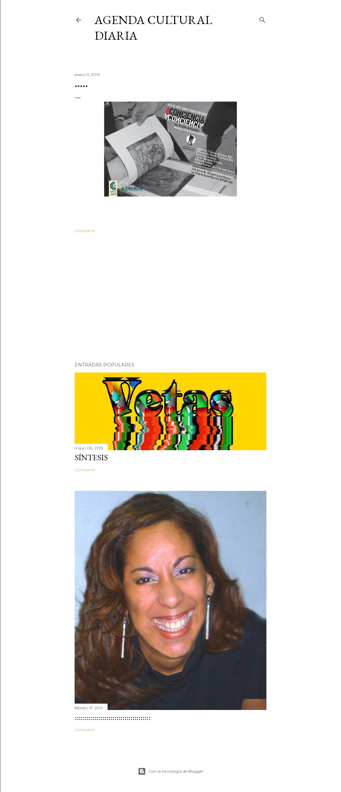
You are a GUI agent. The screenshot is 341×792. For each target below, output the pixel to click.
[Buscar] (262, 18)
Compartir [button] (85, 230)
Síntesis (91, 457)
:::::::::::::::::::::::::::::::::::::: (113, 717)
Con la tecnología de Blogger (176, 771)
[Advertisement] (170, 298)
